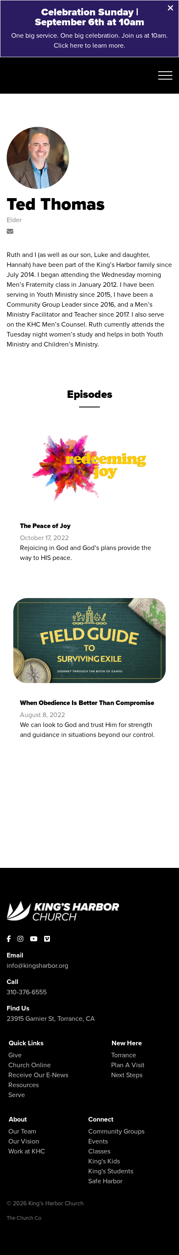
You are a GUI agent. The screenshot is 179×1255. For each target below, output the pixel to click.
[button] (165, 75)
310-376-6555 (27, 991)
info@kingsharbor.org (37, 965)
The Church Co (24, 1217)
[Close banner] (170, 8)
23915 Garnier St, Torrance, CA (51, 1018)
